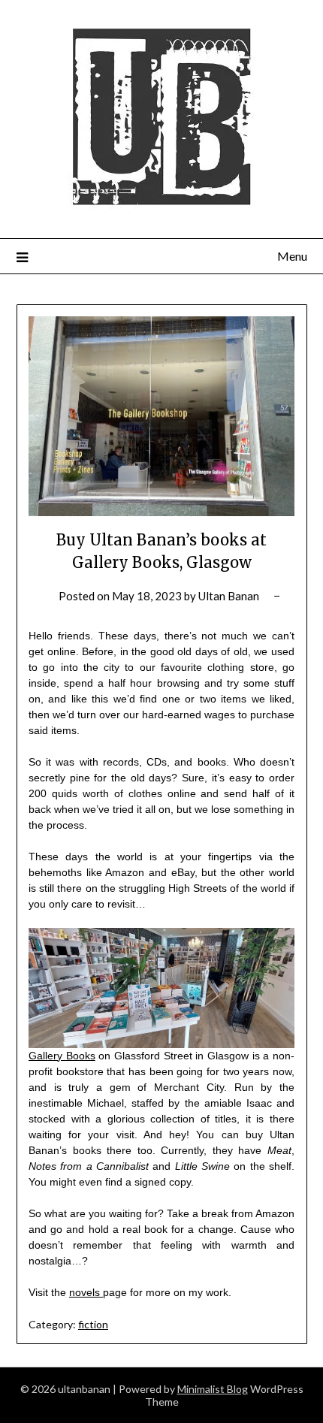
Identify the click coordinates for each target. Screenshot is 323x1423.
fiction (93, 1324)
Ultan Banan (228, 596)
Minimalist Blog (212, 1388)
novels (86, 1292)
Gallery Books (62, 1056)
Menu (292, 256)
